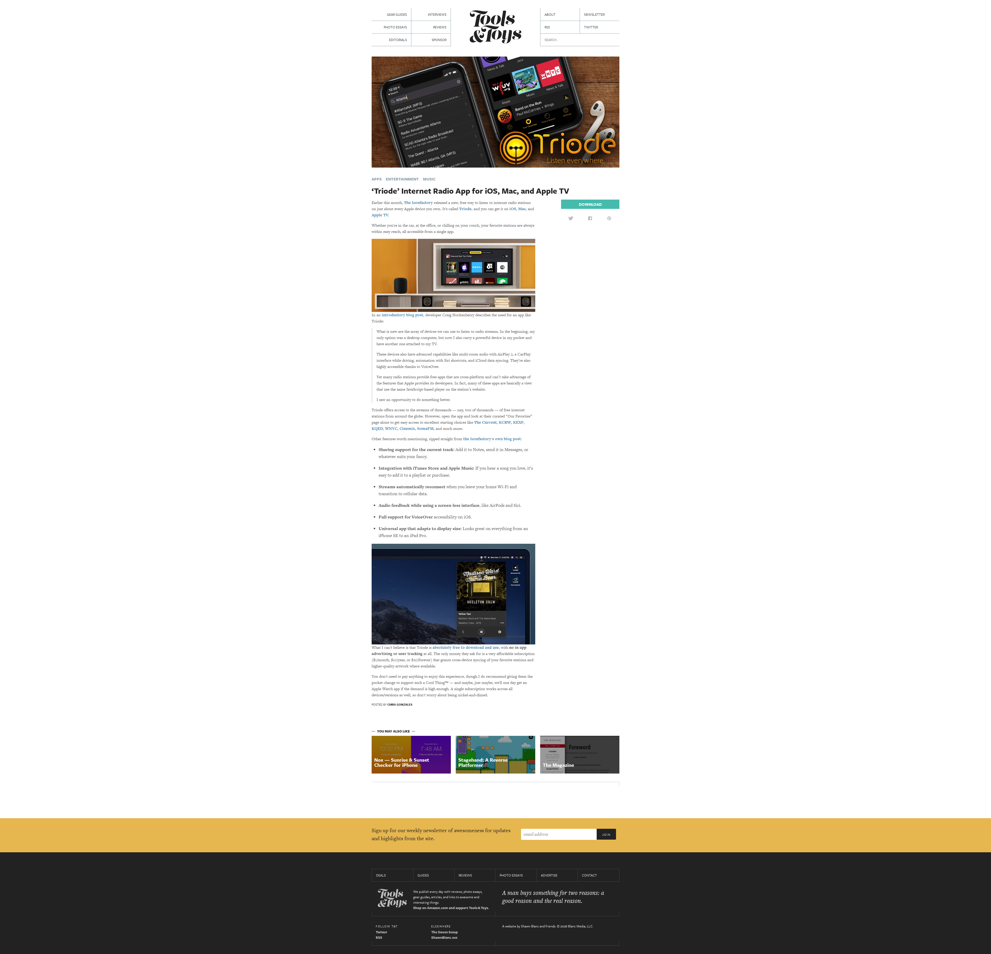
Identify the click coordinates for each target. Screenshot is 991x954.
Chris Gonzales (399, 704)
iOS (512, 208)
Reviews (439, 27)
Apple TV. (380, 215)
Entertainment (402, 179)
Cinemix (407, 428)
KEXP (518, 422)
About (550, 14)
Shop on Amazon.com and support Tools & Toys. (451, 907)
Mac (522, 208)
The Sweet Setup (444, 932)
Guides (423, 875)
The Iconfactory (418, 202)
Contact (589, 875)
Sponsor (439, 39)
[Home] (495, 27)
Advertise (549, 875)
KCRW (505, 422)
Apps (377, 179)
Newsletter (594, 14)
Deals (381, 875)
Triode (465, 208)
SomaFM (425, 428)
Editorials (398, 39)
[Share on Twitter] (570, 218)
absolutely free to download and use (466, 647)
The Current (485, 422)
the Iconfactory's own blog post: (492, 438)
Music (429, 179)
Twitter (591, 27)
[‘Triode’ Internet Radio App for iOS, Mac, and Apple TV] (495, 111)
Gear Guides (397, 14)
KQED (377, 428)
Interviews (437, 14)
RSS (547, 27)
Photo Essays (395, 27)
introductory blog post (402, 315)
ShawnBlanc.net (444, 937)
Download (590, 204)
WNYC (391, 428)
